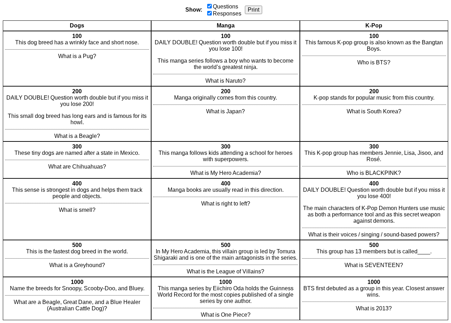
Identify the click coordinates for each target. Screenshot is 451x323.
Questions (225, 7)
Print (253, 10)
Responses (227, 14)
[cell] (77, 58)
